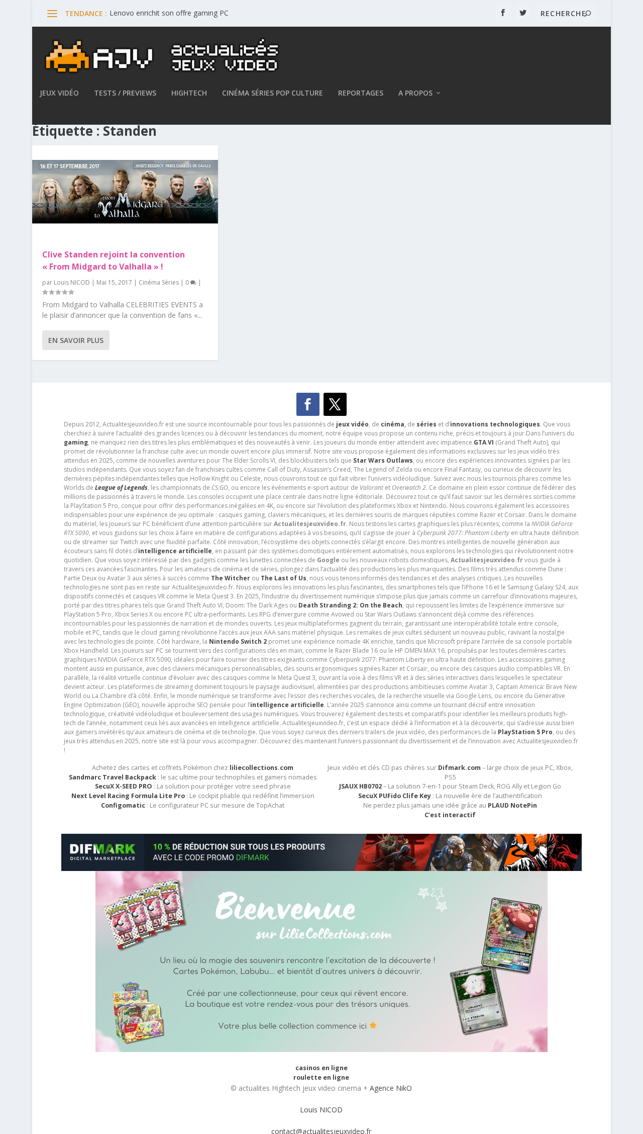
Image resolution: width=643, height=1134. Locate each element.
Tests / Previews (125, 93)
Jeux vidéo (59, 93)
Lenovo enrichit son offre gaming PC (169, 13)
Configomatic (123, 805)
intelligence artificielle (287, 705)
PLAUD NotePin (512, 805)
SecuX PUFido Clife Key (394, 796)
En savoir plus (75, 340)
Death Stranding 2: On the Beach (350, 605)
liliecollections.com (261, 767)
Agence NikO (391, 1088)
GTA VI (484, 442)
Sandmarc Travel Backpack (112, 777)
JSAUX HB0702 (360, 786)
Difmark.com (459, 767)
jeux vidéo (352, 424)
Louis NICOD (72, 282)
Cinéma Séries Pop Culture (272, 93)
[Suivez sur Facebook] (307, 404)
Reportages (360, 93)
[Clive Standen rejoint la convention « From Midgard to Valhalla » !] (125, 191)
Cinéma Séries (159, 282)
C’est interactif (450, 815)
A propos (415, 93)
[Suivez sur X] (335, 404)
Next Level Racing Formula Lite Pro (128, 796)
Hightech (189, 93)
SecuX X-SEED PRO (123, 786)
